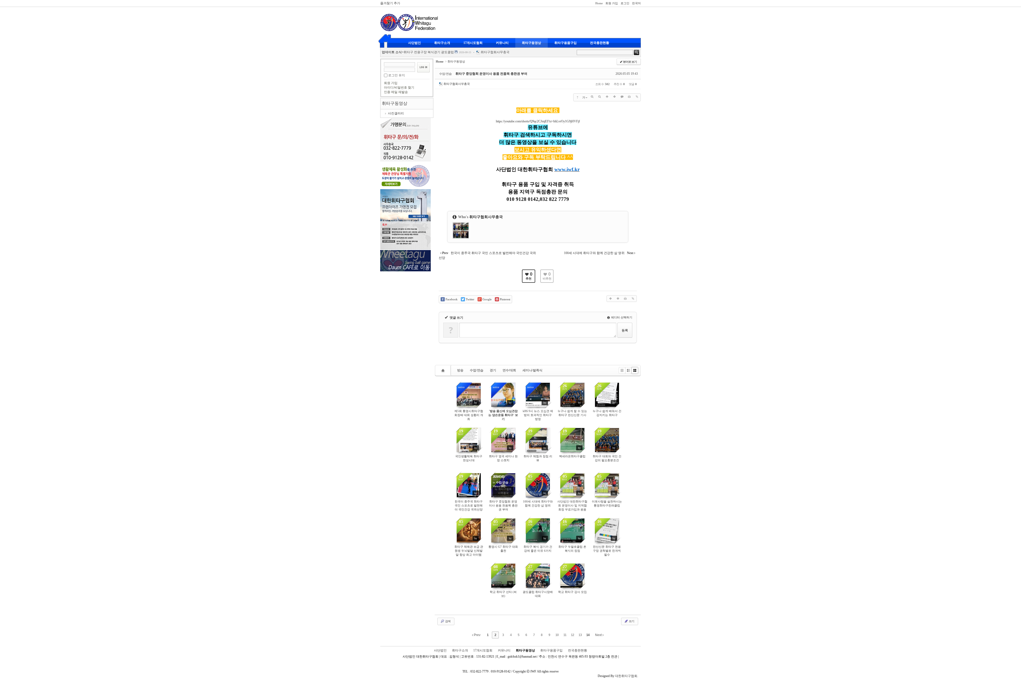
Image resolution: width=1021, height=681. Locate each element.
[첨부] (637, 97)
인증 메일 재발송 (396, 92)
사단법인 (414, 43)
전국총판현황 (599, 43)
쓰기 (631, 621)
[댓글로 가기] (622, 97)
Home (599, 3)
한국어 (636, 3)
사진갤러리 (396, 113)
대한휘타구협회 (626, 676)
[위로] (607, 97)
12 (572, 635)
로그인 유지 (396, 75)
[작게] (599, 97)
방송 (460, 370)
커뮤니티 (502, 43)
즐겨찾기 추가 (390, 3)
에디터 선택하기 (621, 317)
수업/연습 (476, 370)
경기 (493, 370)
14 (587, 635)
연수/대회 (509, 370)
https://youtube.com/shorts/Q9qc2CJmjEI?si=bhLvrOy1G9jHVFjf (538, 121)
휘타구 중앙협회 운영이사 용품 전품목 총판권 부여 (491, 74)
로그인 (625, 3)
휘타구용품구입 (565, 43)
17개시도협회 (473, 43)
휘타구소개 (442, 43)
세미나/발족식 (532, 370)
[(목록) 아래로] (614, 97)
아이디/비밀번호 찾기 (399, 87)
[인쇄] (629, 97)
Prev (476, 635)
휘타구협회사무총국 (495, 52)
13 (580, 635)
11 (564, 635)
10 (557, 635)
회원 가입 (611, 3)
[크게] (592, 97)
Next (598, 635)
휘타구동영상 (531, 43)
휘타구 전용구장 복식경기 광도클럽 (429, 52)
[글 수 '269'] (443, 370)
